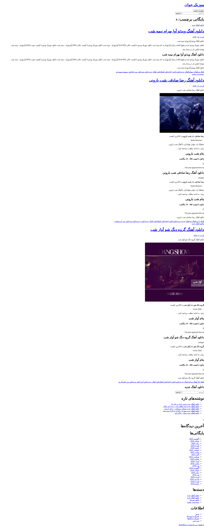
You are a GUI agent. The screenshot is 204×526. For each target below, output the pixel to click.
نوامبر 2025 (194, 452)
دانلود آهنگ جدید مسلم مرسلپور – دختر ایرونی (181, 409)
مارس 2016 (194, 479)
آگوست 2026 (194, 439)
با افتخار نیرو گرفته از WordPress (191, 525)
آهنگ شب (201, 72)
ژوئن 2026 (195, 443)
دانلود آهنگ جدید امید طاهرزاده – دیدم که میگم (181, 406)
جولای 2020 (194, 459)
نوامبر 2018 (194, 464)
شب (124, 72)
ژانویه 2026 (195, 448)
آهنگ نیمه (194, 72)
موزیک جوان (194, 5)
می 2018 (195, 466)
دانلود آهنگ (165, 72)
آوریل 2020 (195, 461)
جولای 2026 (194, 441)
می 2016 (195, 475)
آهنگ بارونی (200, 221)
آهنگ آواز (200, 382)
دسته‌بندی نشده (198, 74)
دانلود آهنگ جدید (198, 25)
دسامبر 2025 (194, 450)
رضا (119, 221)
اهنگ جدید (185, 72)
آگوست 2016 (194, 468)
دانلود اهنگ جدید (193, 498)
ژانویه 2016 (195, 484)
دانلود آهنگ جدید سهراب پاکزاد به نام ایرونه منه (181, 411)
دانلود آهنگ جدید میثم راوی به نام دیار (185, 404)
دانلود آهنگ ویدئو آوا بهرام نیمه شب (176, 31)
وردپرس (196, 521)
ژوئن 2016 (195, 472)
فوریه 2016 (195, 481)
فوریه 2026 (195, 446)
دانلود (179, 72)
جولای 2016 (194, 470)
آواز (189, 382)
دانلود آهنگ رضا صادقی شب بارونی (176, 80)
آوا (190, 72)
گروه (120, 382)
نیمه (121, 72)
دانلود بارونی (141, 221)
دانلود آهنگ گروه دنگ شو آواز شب (177, 229)
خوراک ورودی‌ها (193, 516)
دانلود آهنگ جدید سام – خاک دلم (187, 413)
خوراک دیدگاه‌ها (193, 519)
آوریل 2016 (195, 477)
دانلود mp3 (173, 72)
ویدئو (118, 72)
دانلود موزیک (137, 72)
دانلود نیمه (129, 72)
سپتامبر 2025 (194, 457)
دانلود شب (145, 72)
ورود (197, 514)
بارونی (180, 221)
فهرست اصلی (198, 11)
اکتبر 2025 (195, 455)
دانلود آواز (144, 382)
